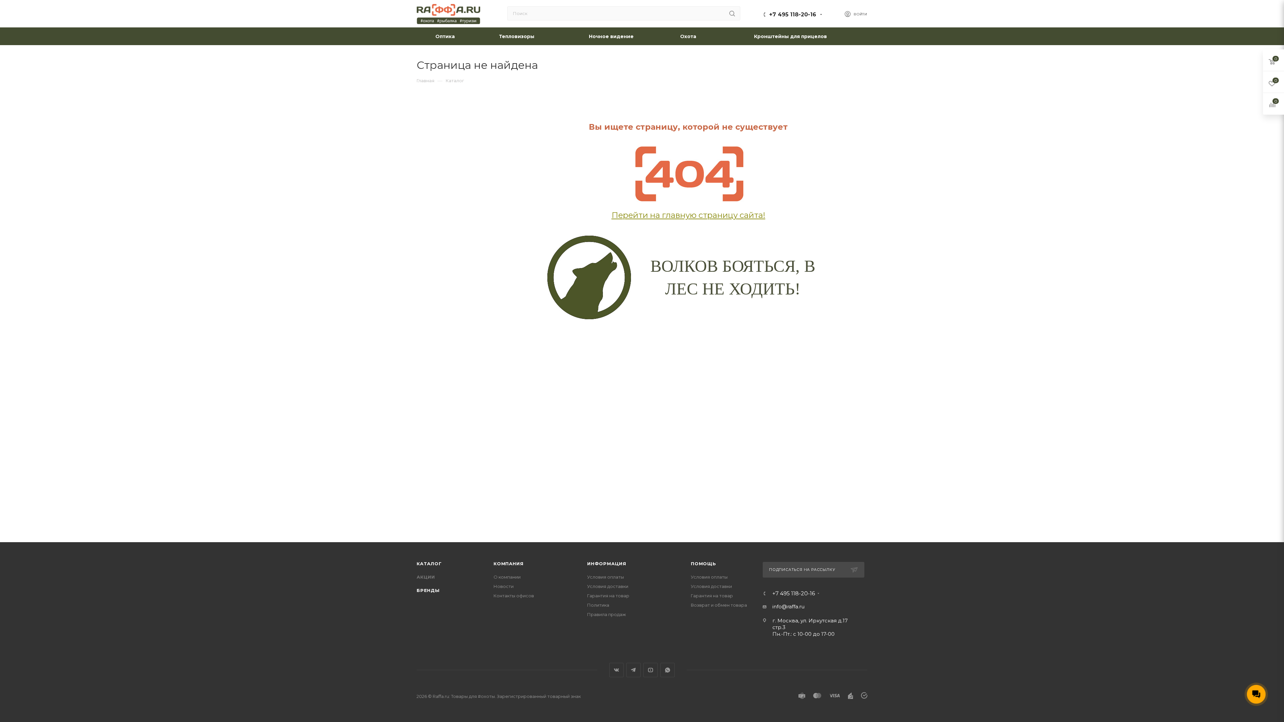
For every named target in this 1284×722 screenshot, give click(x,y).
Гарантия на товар (608, 595)
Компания (508, 563)
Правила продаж (606, 614)
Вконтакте (616, 670)
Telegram (633, 670)
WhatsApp (667, 670)
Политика (598, 605)
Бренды (428, 590)
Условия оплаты (605, 577)
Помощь (703, 563)
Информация (606, 563)
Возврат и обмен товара (719, 605)
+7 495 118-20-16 (792, 14)
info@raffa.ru (788, 606)
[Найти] (732, 13)
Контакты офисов (514, 595)
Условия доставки (607, 586)
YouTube (650, 670)
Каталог (429, 563)
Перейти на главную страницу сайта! (688, 215)
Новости (504, 586)
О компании (507, 577)
